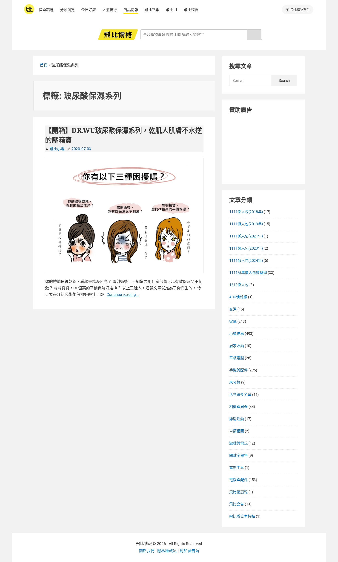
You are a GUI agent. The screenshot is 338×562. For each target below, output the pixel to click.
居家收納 (236, 346)
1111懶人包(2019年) (246, 224)
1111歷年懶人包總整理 (248, 273)
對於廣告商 (189, 550)
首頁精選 (46, 10)
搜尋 (254, 35)
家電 (233, 321)
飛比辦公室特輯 (242, 516)
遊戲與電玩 (238, 443)
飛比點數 (152, 10)
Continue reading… (122, 294)
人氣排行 (109, 10)
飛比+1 (171, 10)
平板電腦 (236, 358)
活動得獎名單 (240, 394)
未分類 (234, 382)
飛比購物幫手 (300, 9)
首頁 (44, 65)
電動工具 (236, 467)
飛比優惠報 (238, 492)
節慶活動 (236, 419)
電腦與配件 (238, 480)
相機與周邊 (238, 407)
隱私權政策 (167, 550)
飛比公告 (236, 504)
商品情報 (130, 10)
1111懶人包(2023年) (246, 248)
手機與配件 (238, 370)
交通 (233, 309)
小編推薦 (236, 333)
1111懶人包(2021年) (246, 236)
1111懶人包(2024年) (246, 260)
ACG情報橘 (238, 297)
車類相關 (236, 431)
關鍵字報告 (238, 455)
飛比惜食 (191, 10)
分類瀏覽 (67, 10)
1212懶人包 (239, 285)
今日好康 (88, 10)
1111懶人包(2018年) (246, 212)
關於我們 (147, 550)
